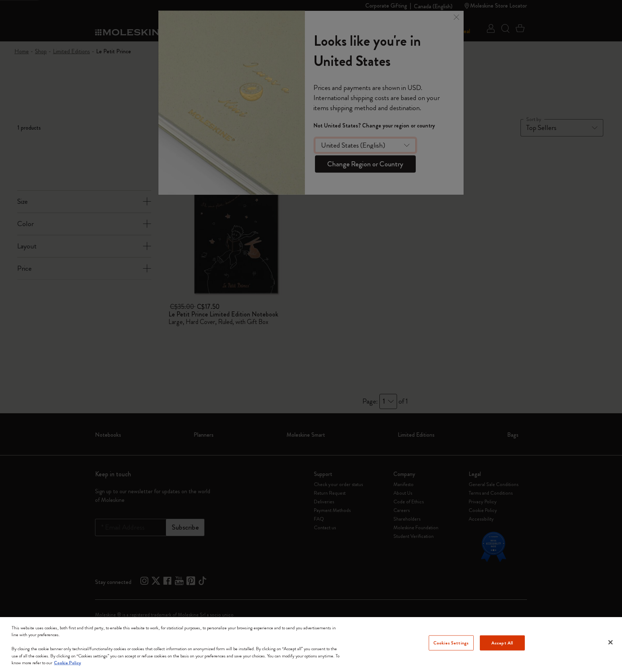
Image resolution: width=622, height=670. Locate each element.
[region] (311, 643)
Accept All (502, 642)
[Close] (610, 642)
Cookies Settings (451, 642)
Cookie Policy (67, 662)
